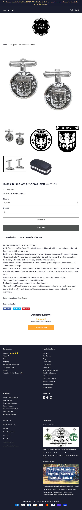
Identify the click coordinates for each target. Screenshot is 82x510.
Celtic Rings (47, 364)
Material (6, 199)
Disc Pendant (7, 400)
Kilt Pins (45, 353)
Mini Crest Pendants (10, 403)
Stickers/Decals (48, 384)
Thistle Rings (47, 361)
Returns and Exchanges (31, 237)
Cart (76, 9)
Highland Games (48, 461)
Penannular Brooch (9, 414)
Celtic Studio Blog (48, 425)
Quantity (6, 208)
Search (5, 370)
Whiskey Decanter (49, 381)
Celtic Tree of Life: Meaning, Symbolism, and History (59, 449)
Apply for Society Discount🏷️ (13, 373)
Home (5, 45)
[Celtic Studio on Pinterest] (47, 398)
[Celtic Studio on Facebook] (44, 398)
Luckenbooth (47, 367)
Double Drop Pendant (10, 409)
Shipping (6, 193)
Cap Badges (47, 356)
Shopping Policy (8, 367)
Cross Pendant (8, 406)
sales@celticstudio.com (11, 446)
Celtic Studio (40, 501)
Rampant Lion (47, 387)
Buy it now (41, 228)
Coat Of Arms (22, 298)
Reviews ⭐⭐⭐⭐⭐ (10, 353)
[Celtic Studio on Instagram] (51, 398)
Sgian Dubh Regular (49, 379)
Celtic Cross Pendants (50, 370)
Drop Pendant (8, 411)
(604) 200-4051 (8, 442)
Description (10, 237)
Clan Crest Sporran (49, 373)
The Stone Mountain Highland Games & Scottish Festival (61, 486)
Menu (10, 10)
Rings (44, 359)
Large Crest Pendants (10, 397)
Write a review (41, 327)
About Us (6, 356)
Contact (5, 359)
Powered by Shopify (52, 501)
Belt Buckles (47, 376)
